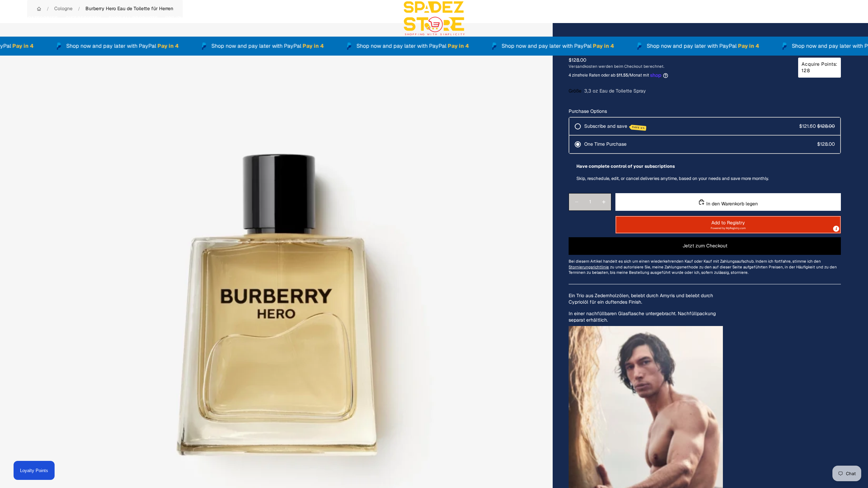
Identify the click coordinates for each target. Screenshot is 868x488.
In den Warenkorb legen (731, 204)
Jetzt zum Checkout (705, 246)
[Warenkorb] (847, 18)
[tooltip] (836, 229)
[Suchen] (817, 18)
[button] (728, 224)
